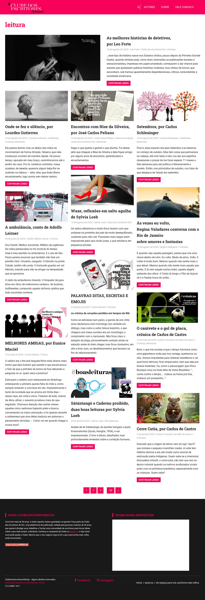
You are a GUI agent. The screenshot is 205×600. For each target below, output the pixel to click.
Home (139, 582)
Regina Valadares (168, 247)
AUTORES (149, 7)
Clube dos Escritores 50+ (153, 49)
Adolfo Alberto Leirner (38, 238)
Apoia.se (74, 531)
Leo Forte (134, 49)
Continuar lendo (118, 83)
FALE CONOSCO (184, 7)
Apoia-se (149, 582)
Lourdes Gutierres (37, 138)
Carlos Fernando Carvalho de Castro (176, 340)
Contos (54, 238)
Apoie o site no (12, 545)
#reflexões (53, 138)
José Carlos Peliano (104, 138)
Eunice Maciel (98, 307)
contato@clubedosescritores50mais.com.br (25, 582)
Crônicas (171, 49)
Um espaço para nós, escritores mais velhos (177, 582)
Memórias (20, 142)
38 (110, 490)
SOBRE (165, 7)
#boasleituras (111, 421)
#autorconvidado (124, 138)
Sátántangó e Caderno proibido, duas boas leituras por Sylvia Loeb (100, 409)
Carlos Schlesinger (169, 138)
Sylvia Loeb (100, 222)
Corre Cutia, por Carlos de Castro (166, 428)
